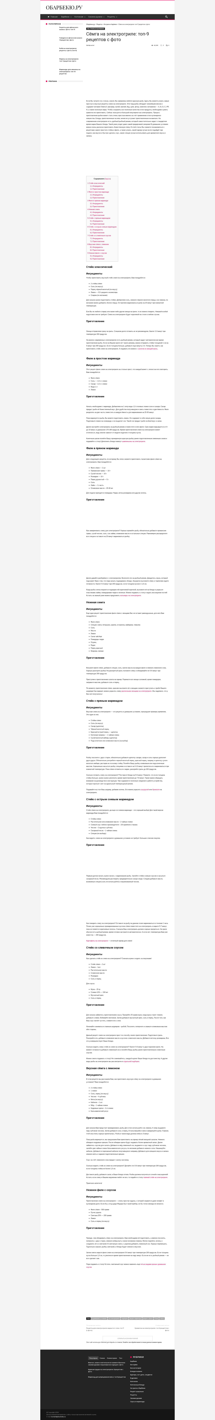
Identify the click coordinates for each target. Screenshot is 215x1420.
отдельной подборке (131, 1061)
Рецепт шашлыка (137, 1391)
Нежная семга (93, 209)
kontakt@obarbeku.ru (58, 1417)
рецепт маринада (135, 1318)
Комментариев (112, 1358)
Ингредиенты (96, 186)
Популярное (93, 1358)
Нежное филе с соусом (97, 253)
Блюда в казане (136, 1371)
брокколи (156, 789)
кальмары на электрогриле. (130, 595)
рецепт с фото (148, 1318)
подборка (124, 1318)
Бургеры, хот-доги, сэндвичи (141, 1375)
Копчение (134, 1381)
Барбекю (133, 1361)
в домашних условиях (99, 1318)
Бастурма (133, 1365)
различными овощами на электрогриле (136, 691)
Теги (120, 1358)
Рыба (156, 1318)
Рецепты (133, 1395)
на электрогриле (114, 1318)
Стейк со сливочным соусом (99, 235)
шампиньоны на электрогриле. (134, 441)
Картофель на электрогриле (97, 941)
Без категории (135, 1368)
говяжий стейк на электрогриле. (155, 1177)
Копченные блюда (137, 1385)
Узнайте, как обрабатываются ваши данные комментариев (142, 1342)
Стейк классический (96, 183)
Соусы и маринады (137, 1402)
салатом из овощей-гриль (147, 349)
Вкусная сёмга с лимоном (98, 244)
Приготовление (97, 189)
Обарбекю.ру (64, 7)
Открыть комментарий (127, 1338)
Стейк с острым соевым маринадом (102, 227)
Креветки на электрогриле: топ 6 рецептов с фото (152, 1327)
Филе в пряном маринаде (97, 201)
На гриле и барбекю (95, 29)
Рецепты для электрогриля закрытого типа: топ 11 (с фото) (105, 1327)
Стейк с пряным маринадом (99, 218)
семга (162, 1318)
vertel (92, 45)
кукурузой (145, 789)
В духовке (134, 1378)
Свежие (102, 1358)
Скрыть (107, 179)
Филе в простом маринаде (98, 192)
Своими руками (136, 1398)
